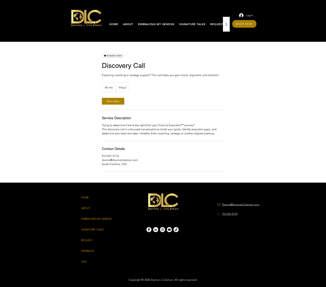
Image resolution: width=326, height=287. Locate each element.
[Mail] (218, 204)
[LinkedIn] (155, 229)
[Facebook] (148, 229)
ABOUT (85, 208)
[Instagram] (162, 229)
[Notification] (218, 214)
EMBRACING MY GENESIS (93, 219)
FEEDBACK (87, 251)
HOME (85, 197)
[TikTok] (176, 229)
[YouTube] (169, 229)
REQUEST (87, 240)
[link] (113, 101)
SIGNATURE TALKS (92, 229)
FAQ (84, 262)
